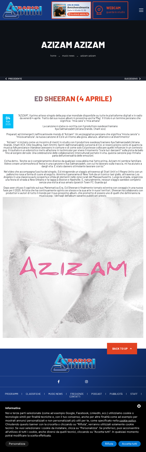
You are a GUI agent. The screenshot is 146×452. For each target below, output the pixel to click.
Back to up (120, 348)
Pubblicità (116, 394)
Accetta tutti (129, 443)
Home (53, 55)
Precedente (14, 78)
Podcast (96, 394)
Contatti (74, 396)
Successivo (131, 78)
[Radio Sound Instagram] (86, 381)
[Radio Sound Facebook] (59, 381)
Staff (134, 394)
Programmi (11, 394)
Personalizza (17, 443)
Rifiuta (109, 443)
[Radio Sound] (22, 9)
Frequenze (77, 394)
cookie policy (127, 420)
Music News (68, 55)
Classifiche (33, 394)
